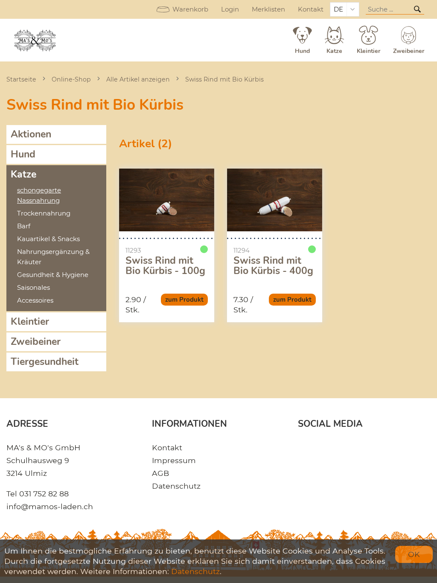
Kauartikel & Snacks (48, 239)
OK (414, 554)
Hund (23, 154)
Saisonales (33, 288)
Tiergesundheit (45, 361)
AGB (160, 473)
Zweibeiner (36, 341)
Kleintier (30, 321)
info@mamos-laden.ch (49, 506)
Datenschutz (176, 485)
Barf (23, 226)
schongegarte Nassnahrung (39, 195)
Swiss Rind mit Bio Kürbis (224, 79)
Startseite (21, 79)
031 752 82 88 (44, 493)
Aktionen (31, 134)
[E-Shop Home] (35, 40)
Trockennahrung (43, 213)
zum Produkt (184, 299)
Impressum (174, 460)
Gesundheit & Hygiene (52, 275)
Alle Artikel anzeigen (138, 79)
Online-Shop (71, 79)
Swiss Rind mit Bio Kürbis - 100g (165, 266)
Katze (23, 174)
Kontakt (310, 9)
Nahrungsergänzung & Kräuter (53, 257)
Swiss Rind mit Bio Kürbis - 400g (273, 266)
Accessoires (35, 300)
